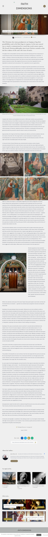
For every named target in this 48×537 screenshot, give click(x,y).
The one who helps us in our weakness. (38, 485)
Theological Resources (22, 427)
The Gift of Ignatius (5, 485)
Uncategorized (29, 427)
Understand (39, 534)
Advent (25, 430)
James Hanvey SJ (14, 454)
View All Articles (14, 460)
